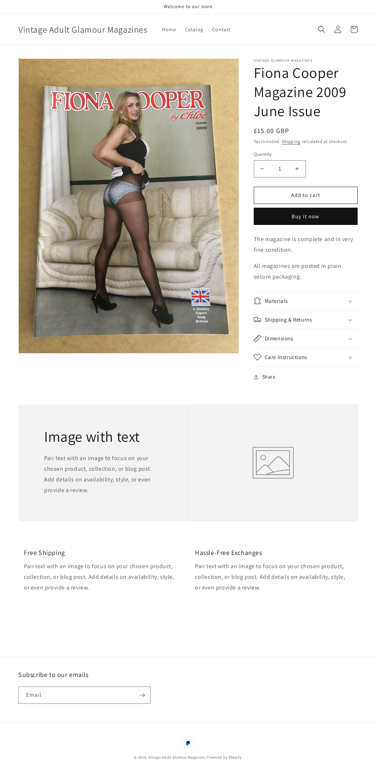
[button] (322, 29)
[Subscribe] (142, 695)
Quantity (263, 154)
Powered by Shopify (224, 757)
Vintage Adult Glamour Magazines (177, 757)
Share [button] (269, 376)
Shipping (291, 141)
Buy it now (305, 216)
